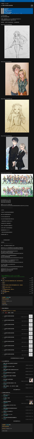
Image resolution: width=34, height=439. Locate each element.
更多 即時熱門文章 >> (17, 421)
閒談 (6, 297)
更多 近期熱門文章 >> (17, 389)
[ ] (5, 364)
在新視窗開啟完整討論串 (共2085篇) (17, 358)
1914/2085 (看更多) (7, 13)
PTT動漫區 (2, 3)
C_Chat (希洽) (6, 3)
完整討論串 (4, 310)
